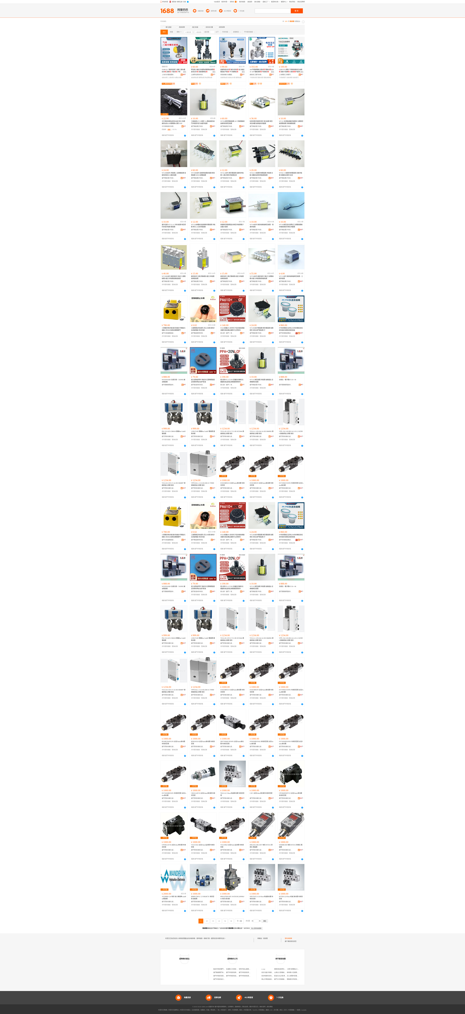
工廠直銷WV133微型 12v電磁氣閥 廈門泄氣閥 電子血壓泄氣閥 (203, 122)
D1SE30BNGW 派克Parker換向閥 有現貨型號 (232, 484)
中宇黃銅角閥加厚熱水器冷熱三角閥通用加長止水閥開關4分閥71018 (173, 122)
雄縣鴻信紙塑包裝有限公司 (283, 969)
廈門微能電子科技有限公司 (197, 126)
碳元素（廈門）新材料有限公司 (227, 333)
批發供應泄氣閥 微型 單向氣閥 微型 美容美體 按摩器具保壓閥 (261, 122)
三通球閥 (171, 77)
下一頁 (239, 921)
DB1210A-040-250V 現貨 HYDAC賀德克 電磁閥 (261, 846)
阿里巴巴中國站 (185, 1010)
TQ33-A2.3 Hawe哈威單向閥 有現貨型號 (232, 794)
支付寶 (276, 1010)
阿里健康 (291, 1010)
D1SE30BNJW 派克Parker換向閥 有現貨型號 (261, 484)
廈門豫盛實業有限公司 (197, 333)
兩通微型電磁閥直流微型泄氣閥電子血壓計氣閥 (232, 226)
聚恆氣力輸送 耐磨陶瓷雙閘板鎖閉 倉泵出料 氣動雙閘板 (203, 71)
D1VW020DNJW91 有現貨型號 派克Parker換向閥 (291, 743)
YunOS (254, 1010)
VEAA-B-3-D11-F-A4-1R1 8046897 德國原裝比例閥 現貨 (173, 484)
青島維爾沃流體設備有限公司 (227, 75)
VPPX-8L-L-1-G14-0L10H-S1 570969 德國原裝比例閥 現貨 (202, 484)
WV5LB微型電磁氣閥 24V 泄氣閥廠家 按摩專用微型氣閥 (232, 122)
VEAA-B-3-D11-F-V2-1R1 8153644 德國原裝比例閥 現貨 (232, 432)
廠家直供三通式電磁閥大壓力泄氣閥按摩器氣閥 (202, 277)
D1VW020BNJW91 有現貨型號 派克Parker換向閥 (174, 794)
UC (271, 1010)
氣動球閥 (165, 77)
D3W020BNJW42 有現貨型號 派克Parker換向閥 (261, 743)
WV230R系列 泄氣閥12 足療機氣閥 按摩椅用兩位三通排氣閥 (174, 174)
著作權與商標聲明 (220, 1007)
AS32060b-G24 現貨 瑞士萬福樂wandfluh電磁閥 (174, 898)
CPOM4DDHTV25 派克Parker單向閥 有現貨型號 (290, 794)
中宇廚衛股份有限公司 (168, 126)
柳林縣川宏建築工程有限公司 (296, 972)
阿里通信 (261, 1010)
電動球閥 (260, 77)
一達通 (298, 1010)
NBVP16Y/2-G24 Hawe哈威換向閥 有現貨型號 (261, 898)
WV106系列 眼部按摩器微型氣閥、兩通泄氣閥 (262, 226)
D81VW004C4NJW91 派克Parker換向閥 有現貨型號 (232, 743)
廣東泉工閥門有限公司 (256, 75)
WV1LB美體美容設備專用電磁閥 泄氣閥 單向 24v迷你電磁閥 (203, 226)
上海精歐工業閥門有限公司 (285, 75)
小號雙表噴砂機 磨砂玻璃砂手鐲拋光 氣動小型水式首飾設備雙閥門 (173, 329)
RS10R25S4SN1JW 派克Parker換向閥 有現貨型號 (173, 743)
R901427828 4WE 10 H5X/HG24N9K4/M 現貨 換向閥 (232, 898)
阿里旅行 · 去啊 (226, 1010)
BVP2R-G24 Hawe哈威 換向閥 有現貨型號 (291, 898)
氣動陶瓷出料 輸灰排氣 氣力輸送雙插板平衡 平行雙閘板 (232, 71)
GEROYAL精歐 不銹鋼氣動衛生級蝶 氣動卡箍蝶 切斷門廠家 (290, 71)
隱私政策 (245, 1007)
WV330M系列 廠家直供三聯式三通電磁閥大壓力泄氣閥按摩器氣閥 (174, 277)
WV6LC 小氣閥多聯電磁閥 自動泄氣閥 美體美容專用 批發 (290, 174)
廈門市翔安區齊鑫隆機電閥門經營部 (250, 972)
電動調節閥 (267, 77)
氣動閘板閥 (194, 77)
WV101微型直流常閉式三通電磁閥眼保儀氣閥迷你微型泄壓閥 (290, 226)
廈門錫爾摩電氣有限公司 (168, 385)
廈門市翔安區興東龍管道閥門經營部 (237, 972)
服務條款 (238, 1007)
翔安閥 (265, 938)
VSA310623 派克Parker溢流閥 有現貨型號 (232, 846)
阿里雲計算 (247, 1010)
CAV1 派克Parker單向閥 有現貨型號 (261, 793)
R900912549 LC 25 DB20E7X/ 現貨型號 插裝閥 (202, 898)
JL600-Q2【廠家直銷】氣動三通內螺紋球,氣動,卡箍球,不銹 (173, 71)
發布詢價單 (288, 938)
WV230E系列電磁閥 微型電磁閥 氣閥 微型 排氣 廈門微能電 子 (261, 329)
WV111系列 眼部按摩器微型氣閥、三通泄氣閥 (291, 277)
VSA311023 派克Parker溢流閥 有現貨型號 (203, 846)
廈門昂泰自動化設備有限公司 (168, 436)
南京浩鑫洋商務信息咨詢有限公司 (272, 972)
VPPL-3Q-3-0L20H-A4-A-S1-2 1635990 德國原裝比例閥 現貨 (291, 432)
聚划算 (213, 1010)
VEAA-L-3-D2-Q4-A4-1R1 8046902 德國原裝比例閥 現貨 (261, 432)
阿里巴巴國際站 (173, 1010)
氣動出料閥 (231, 77)
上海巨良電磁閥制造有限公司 (168, 75)
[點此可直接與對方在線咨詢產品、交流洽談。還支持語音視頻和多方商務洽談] (185, 135)
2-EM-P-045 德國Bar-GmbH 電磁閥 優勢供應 (203, 432)
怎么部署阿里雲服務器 (294, 976)
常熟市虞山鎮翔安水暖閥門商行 (249, 969)
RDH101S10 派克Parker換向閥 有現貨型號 (203, 743)
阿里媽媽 (235, 1010)
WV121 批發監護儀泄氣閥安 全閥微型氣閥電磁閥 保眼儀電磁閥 (291, 122)
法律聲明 (230, 1007)
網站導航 (270, 1007)
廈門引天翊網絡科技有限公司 (283, 979)
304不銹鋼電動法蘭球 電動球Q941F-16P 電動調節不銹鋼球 (262, 71)
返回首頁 (247, 928)
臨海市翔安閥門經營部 (220, 969)
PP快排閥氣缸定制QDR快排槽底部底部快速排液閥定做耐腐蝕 (291, 329)
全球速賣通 (195, 1010)
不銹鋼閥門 (282, 77)
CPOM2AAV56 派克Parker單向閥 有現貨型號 (174, 846)
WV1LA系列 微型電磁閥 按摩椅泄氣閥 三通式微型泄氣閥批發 (232, 174)
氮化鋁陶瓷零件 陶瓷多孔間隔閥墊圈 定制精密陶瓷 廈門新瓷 (203, 381)
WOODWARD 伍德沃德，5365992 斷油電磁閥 (173, 381)
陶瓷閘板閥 (208, 77)
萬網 (267, 1010)
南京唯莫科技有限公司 (268, 976)
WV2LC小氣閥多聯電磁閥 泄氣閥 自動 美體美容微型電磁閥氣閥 (261, 174)
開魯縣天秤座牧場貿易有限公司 (297, 979)
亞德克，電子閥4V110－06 (287, 380)
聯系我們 (262, 1007)
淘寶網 (202, 1010)
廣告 (184, 72)
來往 (281, 1010)
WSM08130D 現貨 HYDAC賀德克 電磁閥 (290, 846)
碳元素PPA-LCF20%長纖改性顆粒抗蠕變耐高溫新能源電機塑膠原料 (231, 381)
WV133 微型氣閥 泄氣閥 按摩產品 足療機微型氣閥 (261, 381)
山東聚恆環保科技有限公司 (197, 75)
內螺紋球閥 (177, 77)
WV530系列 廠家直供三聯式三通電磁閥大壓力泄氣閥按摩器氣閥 (262, 277)
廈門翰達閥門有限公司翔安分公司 (224, 972)
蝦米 (240, 1010)
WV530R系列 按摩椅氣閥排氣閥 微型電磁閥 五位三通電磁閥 (203, 174)
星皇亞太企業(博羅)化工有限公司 (284, 976)
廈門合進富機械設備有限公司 (168, 333)
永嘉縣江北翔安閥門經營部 (235, 969)
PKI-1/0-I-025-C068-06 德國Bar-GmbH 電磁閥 (174, 432)
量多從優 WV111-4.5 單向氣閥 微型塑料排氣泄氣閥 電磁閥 (174, 226)
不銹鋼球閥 (253, 77)
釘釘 (285, 1010)
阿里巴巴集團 (162, 1010)
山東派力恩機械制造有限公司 (283, 972)
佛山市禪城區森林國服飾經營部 (271, 979)
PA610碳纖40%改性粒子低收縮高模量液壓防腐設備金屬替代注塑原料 (232, 329)
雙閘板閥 (202, 77)
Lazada (303, 1010)
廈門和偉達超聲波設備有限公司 (285, 333)
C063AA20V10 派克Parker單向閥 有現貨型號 (203, 794)
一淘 (217, 1010)
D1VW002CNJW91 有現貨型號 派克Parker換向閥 (291, 484)
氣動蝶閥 (289, 77)
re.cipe (263, 969)
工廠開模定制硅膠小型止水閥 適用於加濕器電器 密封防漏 (203, 329)
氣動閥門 (296, 77)
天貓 (207, 1010)
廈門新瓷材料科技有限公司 (197, 385)
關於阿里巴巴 (253, 1007)
